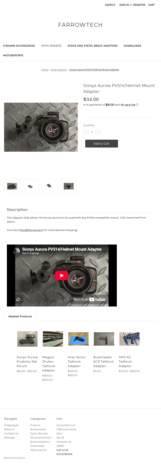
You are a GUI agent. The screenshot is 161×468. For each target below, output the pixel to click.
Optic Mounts (51, 45)
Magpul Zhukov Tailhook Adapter (48, 363)
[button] (120, 105)
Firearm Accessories (19, 45)
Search (110, 4)
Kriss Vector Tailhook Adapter (77, 361)
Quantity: (89, 125)
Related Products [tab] (20, 316)
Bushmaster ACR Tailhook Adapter (103, 361)
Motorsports (13, 55)
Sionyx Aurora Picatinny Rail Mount (27, 361)
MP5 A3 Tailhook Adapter (125, 361)
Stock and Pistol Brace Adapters (92, 45)
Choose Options (27, 339)
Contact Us (11, 433)
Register (139, 4)
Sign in (124, 4)
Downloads (132, 45)
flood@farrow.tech (31, 230)
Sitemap (9, 437)
